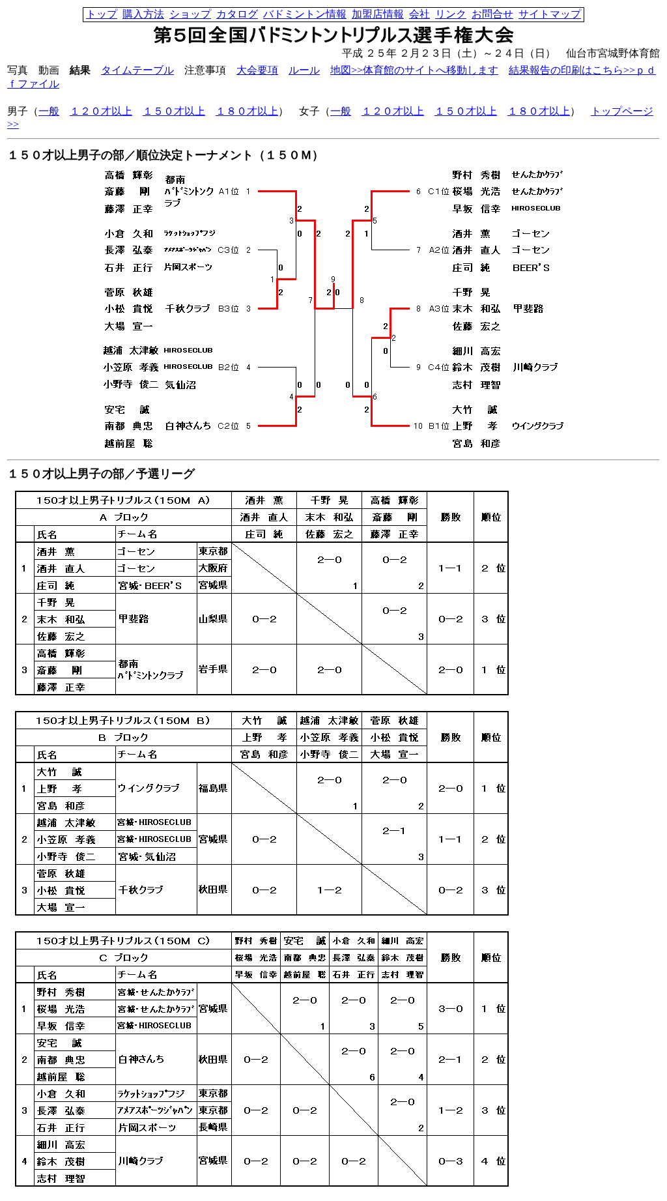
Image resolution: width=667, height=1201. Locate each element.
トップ (101, 14)
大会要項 (257, 70)
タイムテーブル (137, 70)
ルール (304, 70)
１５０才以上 (174, 111)
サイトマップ (549, 14)
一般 (48, 111)
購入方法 (143, 14)
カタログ (237, 14)
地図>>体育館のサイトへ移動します (414, 70)
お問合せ (492, 14)
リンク (450, 14)
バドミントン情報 (305, 14)
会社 (419, 14)
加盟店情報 (378, 14)
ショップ (190, 14)
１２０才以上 (101, 111)
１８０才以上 (247, 111)
